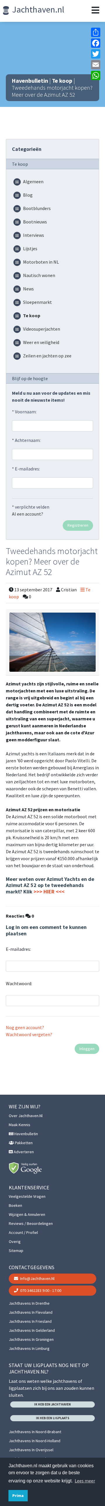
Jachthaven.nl (37, 9)
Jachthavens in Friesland (30, 1321)
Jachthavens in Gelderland (32, 1330)
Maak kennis (19, 1124)
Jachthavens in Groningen (31, 1339)
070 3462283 (40, 1290)
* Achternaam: (26, 440)
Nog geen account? (25, 1027)
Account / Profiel (23, 1232)
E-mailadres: (18, 949)
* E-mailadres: (26, 469)
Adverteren (23, 1151)
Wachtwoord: (19, 983)
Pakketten (23, 1142)
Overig (15, 1241)
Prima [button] (18, 1495)
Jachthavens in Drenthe (29, 1303)
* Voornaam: (24, 412)
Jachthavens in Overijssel (31, 1449)
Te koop (62, 80)
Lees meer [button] (85, 1481)
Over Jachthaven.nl (26, 1115)
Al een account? (27, 514)
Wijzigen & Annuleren (27, 1214)
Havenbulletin (30, 80)
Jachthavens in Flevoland (30, 1312)
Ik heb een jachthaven (52, 1404)
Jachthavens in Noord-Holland (34, 1440)
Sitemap (16, 1250)
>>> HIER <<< (49, 891)
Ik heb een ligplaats (52, 1418)
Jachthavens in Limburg (29, 1348)
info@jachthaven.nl (37, 1278)
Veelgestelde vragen (27, 1196)
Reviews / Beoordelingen (31, 1223)
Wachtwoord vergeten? (29, 1034)
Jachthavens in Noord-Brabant (35, 1431)
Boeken (15, 1205)
